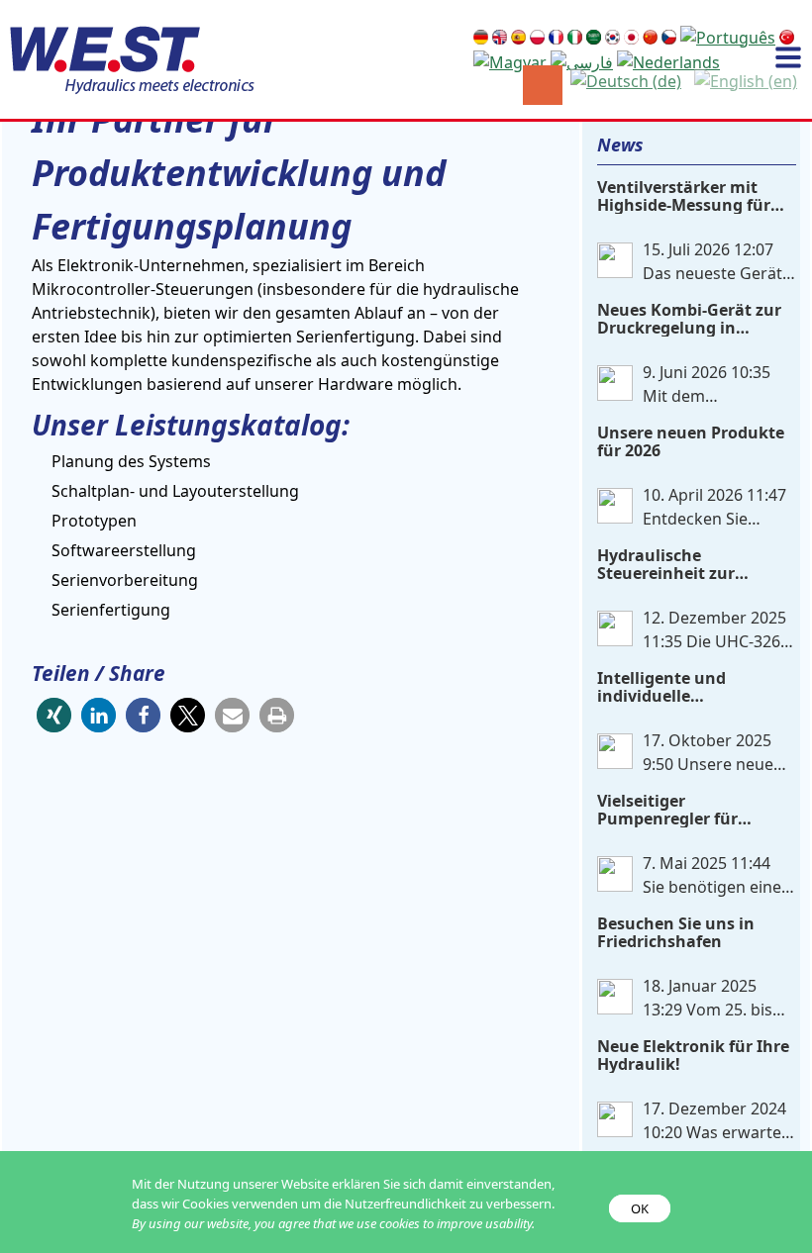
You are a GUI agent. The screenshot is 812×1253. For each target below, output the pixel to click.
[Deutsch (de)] (623, 79)
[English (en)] (743, 79)
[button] (54, 715)
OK (640, 1208)
